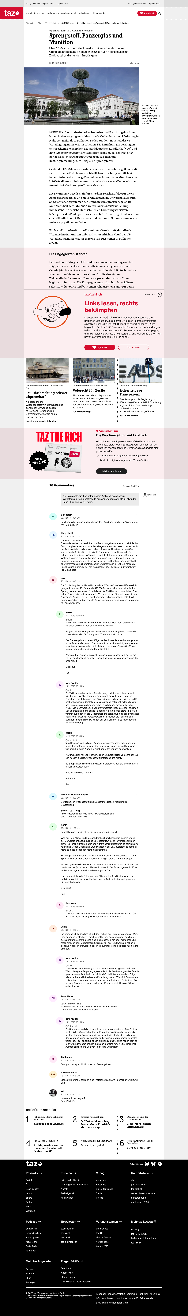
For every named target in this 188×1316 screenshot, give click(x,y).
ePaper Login (68, 1277)
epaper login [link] (154, 3)
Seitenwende (146, 1298)
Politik (29, 1180)
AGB (136, 1298)
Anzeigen (30, 1282)
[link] (36, 13)
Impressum (127, 1298)
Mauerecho (32, 1241)
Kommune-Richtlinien (137, 1294)
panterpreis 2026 (140, 1202)
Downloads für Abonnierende (76, 1281)
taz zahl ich (136, 1189)
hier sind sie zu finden (81, 502)
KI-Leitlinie (155, 1294)
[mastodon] (147, 1165)
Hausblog (101, 1184)
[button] (160, 13)
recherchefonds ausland (143, 1193)
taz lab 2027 (102, 1246)
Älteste (136, 486)
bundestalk (31, 1228)
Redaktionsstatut (116, 1294)
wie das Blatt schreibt (96, 152)
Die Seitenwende (104, 1189)
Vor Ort (100, 1233)
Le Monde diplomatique (143, 1238)
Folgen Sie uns (136, 1164)
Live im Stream (103, 1237)
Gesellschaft (32, 1189)
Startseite (30, 23)
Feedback (66, 1268)
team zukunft (67, 1228)
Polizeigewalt (68, 1193)
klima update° (33, 1237)
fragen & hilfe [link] (62, 3)
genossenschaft (139, 1184)
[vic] (53, 1093)
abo (133, 1180)
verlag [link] (28, 3)
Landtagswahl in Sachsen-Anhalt (74, 1186)
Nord (28, 1206)
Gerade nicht (149, 294)
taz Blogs (136, 1229)
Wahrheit (30, 1211)
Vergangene (102, 1241)
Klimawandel (67, 1197)
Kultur (29, 1193)
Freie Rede (31, 1246)
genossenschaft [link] (140, 3)
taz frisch (65, 1233)
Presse (99, 1197)
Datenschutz (114, 1298)
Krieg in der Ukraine (71, 1180)
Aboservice (67, 1272)
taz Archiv (136, 1242)
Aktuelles (101, 1180)
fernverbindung (34, 1233)
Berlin (29, 1202)
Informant (101, 1298)
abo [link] (129, 3)
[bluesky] (153, 1165)
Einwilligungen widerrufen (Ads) (112, 1302)
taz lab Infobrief (69, 1241)
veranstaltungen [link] (40, 3)
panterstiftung (138, 1197)
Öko (39, 23)
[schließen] (159, 294)
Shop (28, 1278)
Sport (29, 1197)
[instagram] (160, 1165)
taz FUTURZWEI (139, 1233)
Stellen (99, 1193)
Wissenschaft (51, 23)
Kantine (30, 1273)
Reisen (29, 1269)
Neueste (126, 486)
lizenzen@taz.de (45, 1298)
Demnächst (102, 1228)
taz (34, 1164)
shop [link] (52, 3)
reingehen (31, 1250)
